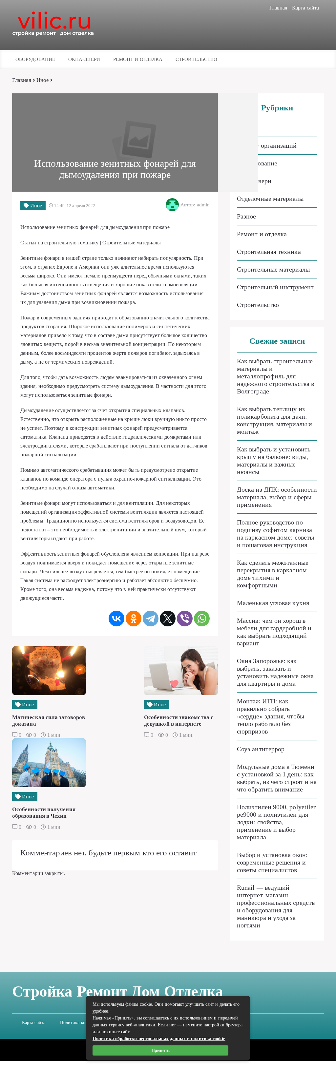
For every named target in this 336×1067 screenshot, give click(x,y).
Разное (246, 216)
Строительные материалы (273, 269)
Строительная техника (269, 251)
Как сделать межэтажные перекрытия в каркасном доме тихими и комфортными (272, 574)
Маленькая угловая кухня (273, 602)
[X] (168, 618)
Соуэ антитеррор (260, 749)
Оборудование (35, 59)
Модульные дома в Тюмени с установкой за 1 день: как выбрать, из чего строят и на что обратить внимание (277, 778)
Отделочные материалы (270, 198)
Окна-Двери (84, 59)
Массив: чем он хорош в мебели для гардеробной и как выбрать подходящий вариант (274, 632)
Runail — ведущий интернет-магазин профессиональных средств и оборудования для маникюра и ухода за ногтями (276, 906)
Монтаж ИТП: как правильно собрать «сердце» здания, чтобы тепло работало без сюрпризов (270, 716)
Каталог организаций (267, 145)
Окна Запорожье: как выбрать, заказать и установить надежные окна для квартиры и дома (275, 672)
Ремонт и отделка (137, 59)
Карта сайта (305, 7)
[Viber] (185, 618)
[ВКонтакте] (116, 618)
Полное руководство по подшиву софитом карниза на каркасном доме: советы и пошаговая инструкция (275, 533)
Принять (161, 1050)
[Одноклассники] (133, 618)
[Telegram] (150, 618)
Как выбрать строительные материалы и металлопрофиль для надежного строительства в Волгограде (275, 376)
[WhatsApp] (202, 618)
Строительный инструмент (275, 287)
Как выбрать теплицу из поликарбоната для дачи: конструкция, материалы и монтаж (274, 420)
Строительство (196, 59)
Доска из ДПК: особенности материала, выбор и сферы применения (277, 497)
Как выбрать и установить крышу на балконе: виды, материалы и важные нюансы (273, 460)
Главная (278, 7)
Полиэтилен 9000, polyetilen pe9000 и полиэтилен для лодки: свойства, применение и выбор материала (277, 822)
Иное (42, 80)
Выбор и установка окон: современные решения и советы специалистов (272, 862)
